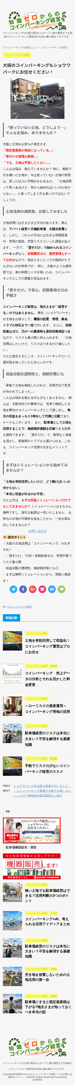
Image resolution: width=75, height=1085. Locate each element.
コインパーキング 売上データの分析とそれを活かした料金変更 (47, 679)
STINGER (37, 1079)
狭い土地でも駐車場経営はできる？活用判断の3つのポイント (47, 895)
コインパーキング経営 (19, 606)
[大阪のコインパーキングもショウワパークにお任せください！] (52, 589)
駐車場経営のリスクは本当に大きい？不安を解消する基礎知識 (47, 739)
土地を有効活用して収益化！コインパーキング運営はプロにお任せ (47, 646)
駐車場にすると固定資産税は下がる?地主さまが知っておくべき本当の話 (48, 1007)
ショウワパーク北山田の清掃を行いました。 (42, 786)
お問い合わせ (37, 531)
